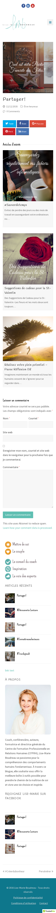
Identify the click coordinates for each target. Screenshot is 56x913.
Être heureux (31, 106)
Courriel (34, 418)
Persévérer (45, 871)
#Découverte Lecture (27, 610)
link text (9, 670)
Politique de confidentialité (28, 897)
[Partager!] (10, 598)
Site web (7, 432)
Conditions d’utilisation (23, 903)
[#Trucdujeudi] (10, 656)
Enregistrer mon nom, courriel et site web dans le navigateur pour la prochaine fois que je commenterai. (28, 455)
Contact (43, 903)
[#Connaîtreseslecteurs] (10, 642)
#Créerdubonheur (14, 871)
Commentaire (11, 467)
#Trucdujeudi (23, 653)
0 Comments (13, 111)
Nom (6, 418)
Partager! (21, 595)
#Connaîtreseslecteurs (28, 639)
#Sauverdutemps (15, 205)
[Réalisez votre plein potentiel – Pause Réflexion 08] (28, 338)
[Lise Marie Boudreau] (18, 22)
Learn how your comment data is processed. (27, 528)
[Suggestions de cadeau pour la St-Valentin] (28, 258)
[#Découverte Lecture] (10, 613)
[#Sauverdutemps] (28, 175)
